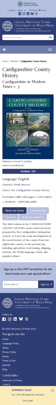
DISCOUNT (28, 401)
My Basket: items (38, 10)
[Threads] (36, 14)
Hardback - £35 (28, 171)
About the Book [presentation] (14, 210)
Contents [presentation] (10, 217)
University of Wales (12, 380)
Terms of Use (9, 360)
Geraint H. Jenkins (22, 161)
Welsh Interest (22, 184)
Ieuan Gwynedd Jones (13, 165)
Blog (4, 369)
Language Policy (10, 343)
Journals (6, 365)
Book (14, 61)
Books (5, 356)
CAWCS (6, 384)
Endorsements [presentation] (38, 210)
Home (5, 61)
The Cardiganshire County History (30, 190)
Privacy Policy (9, 352)
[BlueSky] (32, 14)
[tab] (14, 210)
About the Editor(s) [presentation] (33, 217)
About (5, 347)
